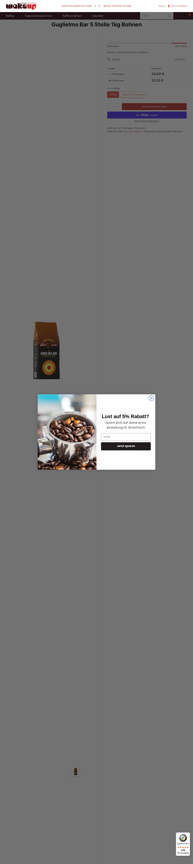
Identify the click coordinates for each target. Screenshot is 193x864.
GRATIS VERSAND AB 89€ (108, 6)
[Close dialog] (151, 398)
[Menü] (188, 834)
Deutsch (162, 6)
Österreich (179, 6)
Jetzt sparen (126, 446)
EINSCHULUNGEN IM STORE (67, 6)
